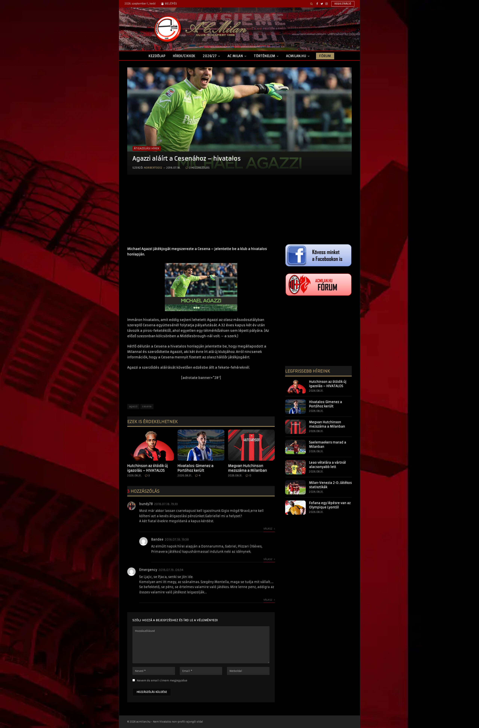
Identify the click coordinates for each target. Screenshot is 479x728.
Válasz (268, 528)
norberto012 (153, 167)
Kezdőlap (157, 56)
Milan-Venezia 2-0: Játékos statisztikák (330, 485)
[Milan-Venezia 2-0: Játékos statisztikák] (295, 487)
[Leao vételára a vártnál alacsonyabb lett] (295, 467)
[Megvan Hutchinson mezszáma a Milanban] (251, 445)
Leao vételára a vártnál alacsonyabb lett (327, 465)
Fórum (325, 56)
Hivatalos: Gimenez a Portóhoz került (195, 468)
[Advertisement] (201, 214)
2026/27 (210, 56)
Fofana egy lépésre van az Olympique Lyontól (330, 505)
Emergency (148, 570)
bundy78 (146, 504)
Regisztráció (343, 3)
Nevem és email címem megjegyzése (162, 680)
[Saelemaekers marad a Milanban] (295, 447)
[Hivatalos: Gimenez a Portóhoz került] (201, 445)
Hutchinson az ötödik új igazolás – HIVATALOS (147, 468)
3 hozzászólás (199, 167)
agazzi (133, 406)
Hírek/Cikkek (184, 56)
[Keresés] (311, 3)
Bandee (157, 539)
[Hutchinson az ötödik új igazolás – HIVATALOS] (150, 445)
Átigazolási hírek (146, 148)
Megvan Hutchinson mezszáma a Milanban (247, 468)
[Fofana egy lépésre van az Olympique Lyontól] (295, 507)
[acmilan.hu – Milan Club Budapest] (199, 29)
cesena (146, 406)
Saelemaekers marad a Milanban (327, 444)
